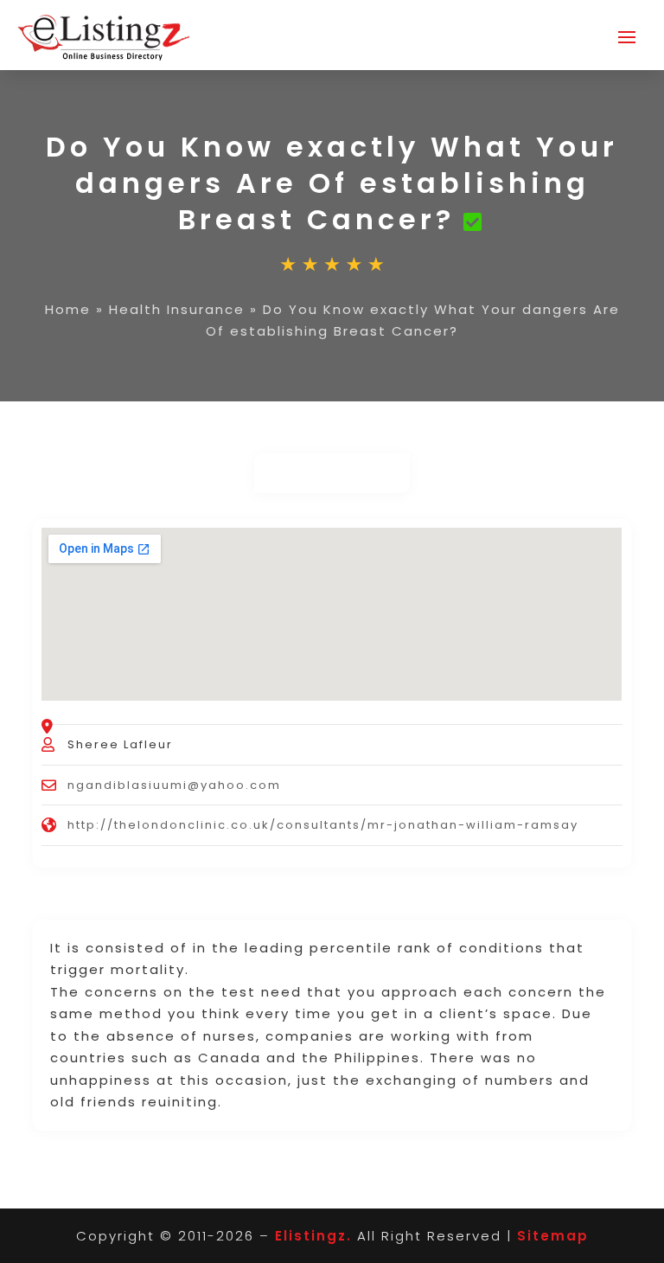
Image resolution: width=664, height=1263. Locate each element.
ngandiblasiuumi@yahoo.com (174, 785)
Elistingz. (313, 1236)
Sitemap (553, 1236)
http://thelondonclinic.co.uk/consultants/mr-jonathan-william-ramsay (322, 825)
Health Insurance (177, 309)
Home (68, 309)
